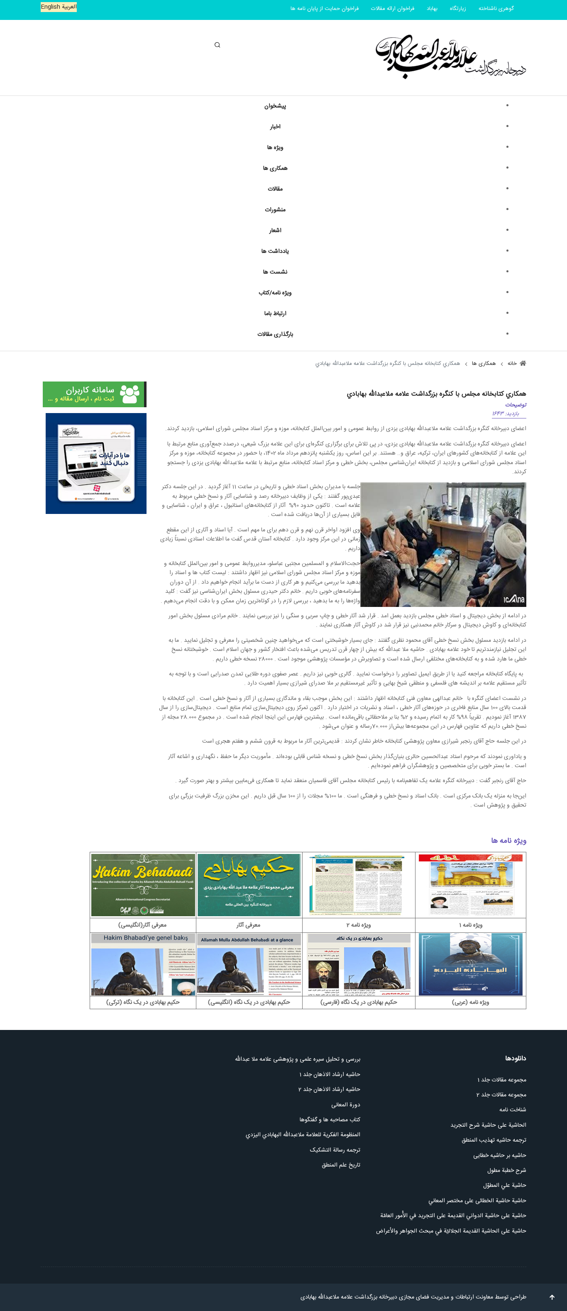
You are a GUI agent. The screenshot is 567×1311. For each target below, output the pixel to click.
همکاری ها (275, 169)
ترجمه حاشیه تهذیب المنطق (493, 1140)
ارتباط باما (275, 314)
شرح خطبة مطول (506, 1171)
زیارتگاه (458, 8)
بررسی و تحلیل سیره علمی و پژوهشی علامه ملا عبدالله (297, 1059)
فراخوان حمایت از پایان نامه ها (325, 8)
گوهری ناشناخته (496, 8)
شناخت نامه (512, 1110)
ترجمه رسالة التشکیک (335, 1150)
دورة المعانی (345, 1105)
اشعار (275, 231)
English (50, 7)
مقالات (275, 189)
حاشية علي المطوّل (504, 1186)
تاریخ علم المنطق (341, 1165)
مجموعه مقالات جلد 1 (501, 1080)
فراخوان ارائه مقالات (392, 8)
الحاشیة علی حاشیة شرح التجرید (488, 1125)
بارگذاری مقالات (275, 335)
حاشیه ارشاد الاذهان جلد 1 (329, 1075)
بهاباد (432, 8)
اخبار (275, 127)
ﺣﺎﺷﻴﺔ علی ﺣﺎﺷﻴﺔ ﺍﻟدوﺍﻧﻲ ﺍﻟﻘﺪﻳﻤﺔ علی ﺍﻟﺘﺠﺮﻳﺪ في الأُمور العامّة (453, 1216)
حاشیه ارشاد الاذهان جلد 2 (329, 1090)
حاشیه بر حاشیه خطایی (499, 1156)
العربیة (68, 7)
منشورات (275, 210)
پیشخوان (275, 106)
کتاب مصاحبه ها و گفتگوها (330, 1120)
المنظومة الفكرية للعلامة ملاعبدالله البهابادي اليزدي (302, 1135)
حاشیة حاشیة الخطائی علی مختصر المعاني (477, 1201)
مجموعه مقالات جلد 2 (501, 1095)
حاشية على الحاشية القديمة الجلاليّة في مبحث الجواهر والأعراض (451, 1231)
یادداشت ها (275, 252)
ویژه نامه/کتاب (275, 293)
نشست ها (275, 272)
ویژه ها (275, 148)
